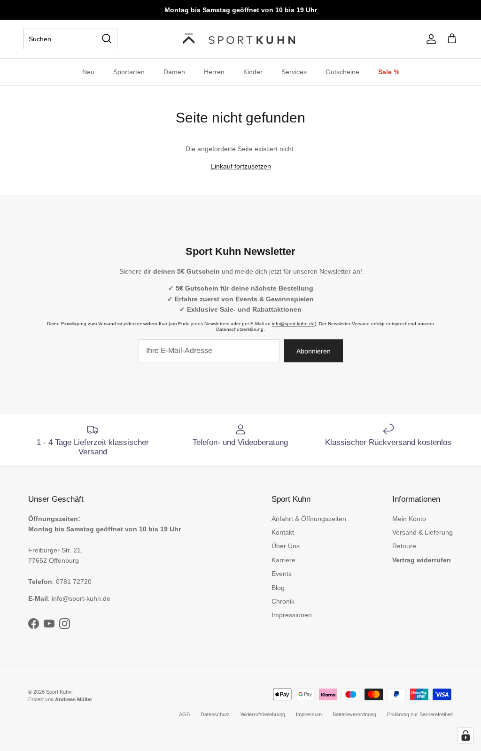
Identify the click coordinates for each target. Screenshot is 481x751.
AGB (184, 714)
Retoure (404, 546)
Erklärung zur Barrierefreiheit (420, 714)
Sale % (388, 72)
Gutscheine (342, 72)
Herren (214, 72)
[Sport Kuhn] (240, 39)
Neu (88, 72)
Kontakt (283, 532)
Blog (278, 587)
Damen (174, 72)
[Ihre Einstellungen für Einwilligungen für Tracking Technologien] (465, 735)
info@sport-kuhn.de (293, 323)
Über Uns (286, 546)
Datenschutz (215, 714)
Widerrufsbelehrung (262, 714)
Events (282, 573)
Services (294, 72)
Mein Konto (409, 518)
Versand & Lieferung (422, 532)
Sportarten (129, 72)
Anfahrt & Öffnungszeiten (309, 518)
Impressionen (292, 615)
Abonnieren (313, 351)
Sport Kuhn (58, 692)
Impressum (309, 714)
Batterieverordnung (354, 714)
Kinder (253, 72)
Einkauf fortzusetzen (240, 166)
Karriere (283, 560)
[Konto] (429, 39)
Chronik (283, 601)
